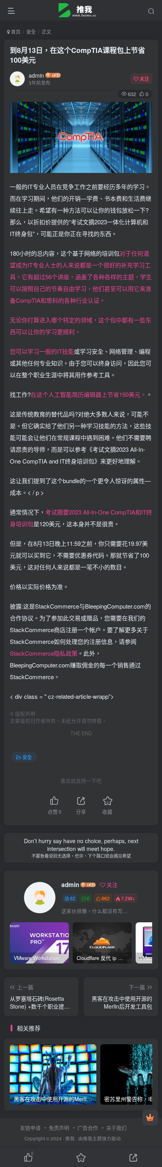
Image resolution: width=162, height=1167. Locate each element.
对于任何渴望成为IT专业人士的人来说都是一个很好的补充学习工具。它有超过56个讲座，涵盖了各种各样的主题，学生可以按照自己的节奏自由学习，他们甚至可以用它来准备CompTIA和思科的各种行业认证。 (81, 276)
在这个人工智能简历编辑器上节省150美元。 (88, 394)
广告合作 (87, 1127)
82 (72, 898)
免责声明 (59, 1127)
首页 (15, 31)
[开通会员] (150, 1117)
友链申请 (30, 1127)
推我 (70, 1138)
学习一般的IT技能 (51, 351)
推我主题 (92, 1138)
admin (36, 75)
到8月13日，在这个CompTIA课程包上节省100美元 (77, 55)
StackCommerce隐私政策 (43, 653)
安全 (31, 31)
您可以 (19, 351)
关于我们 (116, 1127)
